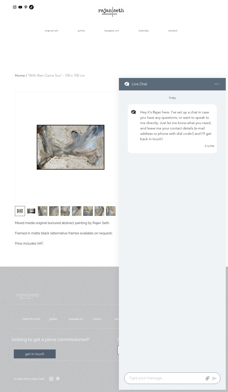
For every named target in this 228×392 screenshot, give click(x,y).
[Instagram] (51, 379)
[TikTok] (31, 7)
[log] (172, 230)
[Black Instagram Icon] (14, 7)
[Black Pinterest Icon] (26, 7)
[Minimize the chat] (216, 84)
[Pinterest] (58, 379)
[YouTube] (20, 7)
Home (20, 75)
